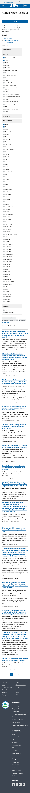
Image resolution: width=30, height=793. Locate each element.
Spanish (17, 682)
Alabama (6, 318)
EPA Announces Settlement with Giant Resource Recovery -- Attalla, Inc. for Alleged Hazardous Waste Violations (14, 382)
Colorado (13, 318)
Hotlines (14, 768)
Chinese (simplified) (21, 685)
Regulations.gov (16, 745)
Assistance (4, 682)
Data (13, 734)
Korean (17, 690)
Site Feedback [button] (16, 776)
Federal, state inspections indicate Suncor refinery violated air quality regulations (13, 467)
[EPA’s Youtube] (20, 784)
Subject (5, 54)
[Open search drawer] (3, 5)
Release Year (7, 49)
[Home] (14, 5)
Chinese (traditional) (7, 687)
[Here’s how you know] (15, 2)
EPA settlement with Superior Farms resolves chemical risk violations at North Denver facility (14, 408)
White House (15, 753)
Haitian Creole (5, 690)
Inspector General (17, 737)
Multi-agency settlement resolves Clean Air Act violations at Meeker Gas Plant (15, 446)
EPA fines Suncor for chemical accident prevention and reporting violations (15, 659)
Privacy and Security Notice (20, 725)
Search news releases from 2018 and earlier (11, 41)
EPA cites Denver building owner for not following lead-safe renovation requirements (14, 426)
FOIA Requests (16, 770)
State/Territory (7, 120)
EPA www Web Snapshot (19, 714)
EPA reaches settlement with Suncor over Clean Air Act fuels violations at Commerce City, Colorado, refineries (14, 612)
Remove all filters (6, 322)
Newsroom (15, 742)
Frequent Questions (17, 773)
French (17, 687)
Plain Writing (16, 722)
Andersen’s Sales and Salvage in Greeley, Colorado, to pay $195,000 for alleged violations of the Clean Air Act (14, 484)
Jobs (13, 739)
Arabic (3, 685)
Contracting (15, 711)
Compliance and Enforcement (11, 320)
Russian (17, 692)
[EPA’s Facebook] (13, 784)
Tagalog (4, 695)
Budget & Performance (18, 709)
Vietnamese (18, 695)
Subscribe (14, 748)
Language (6, 306)
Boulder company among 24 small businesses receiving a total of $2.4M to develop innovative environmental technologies (15, 334)
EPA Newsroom (8, 38)
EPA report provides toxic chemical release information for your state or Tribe (14, 530)
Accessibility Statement (18, 706)
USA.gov (14, 750)
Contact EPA (15, 762)
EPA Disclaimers (16, 765)
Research (23, 320)
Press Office (6, 116)
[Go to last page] (18, 674)
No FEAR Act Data (17, 719)
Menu (25, 6)
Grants (14, 717)
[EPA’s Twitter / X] (16, 784)
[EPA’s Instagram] (23, 784)
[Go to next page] (15, 674)
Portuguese (4, 692)
